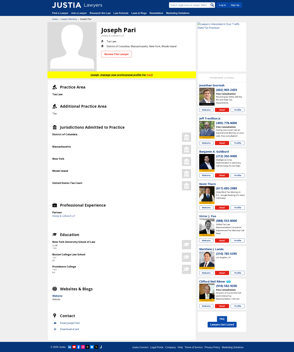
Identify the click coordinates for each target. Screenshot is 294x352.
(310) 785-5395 (226, 254)
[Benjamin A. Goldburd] (207, 161)
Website (57, 296)
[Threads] (87, 347)
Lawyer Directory (69, 19)
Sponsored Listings (222, 78)
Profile (237, 109)
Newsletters (156, 13)
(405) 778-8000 (226, 123)
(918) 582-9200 (226, 286)
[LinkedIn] (70, 347)
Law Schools (120, 13)
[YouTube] (74, 347)
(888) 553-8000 (226, 221)
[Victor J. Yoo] (207, 226)
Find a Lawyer (60, 13)
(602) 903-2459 (226, 90)
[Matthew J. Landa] (207, 259)
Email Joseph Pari (70, 323)
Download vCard (69, 329)
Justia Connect (140, 347)
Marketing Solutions (177, 13)
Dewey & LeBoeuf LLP (112, 35)
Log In (222, 5)
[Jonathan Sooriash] (207, 95)
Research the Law (100, 13)
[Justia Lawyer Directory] (66, 5)
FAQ (222, 319)
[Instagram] (83, 347)
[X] (96, 347)
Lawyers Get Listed (222, 324)
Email (222, 109)
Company (170, 347)
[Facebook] (78, 347)
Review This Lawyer (116, 54)
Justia (55, 19)
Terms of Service (194, 347)
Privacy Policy (212, 347)
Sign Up (235, 5)
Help (180, 347)
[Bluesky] (92, 347)
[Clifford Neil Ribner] (207, 291)
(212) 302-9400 (226, 156)
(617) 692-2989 (226, 188)
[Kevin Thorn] (207, 194)
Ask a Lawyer (79, 13)
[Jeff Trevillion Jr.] (207, 128)
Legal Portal (156, 347)
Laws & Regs (139, 13)
